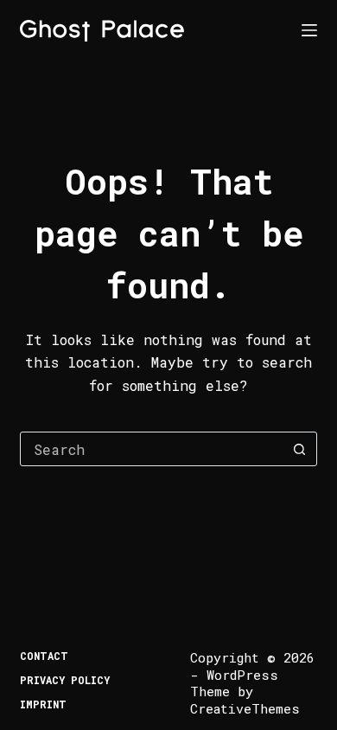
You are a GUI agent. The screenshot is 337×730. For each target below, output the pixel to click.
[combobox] (152, 449)
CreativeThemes (245, 708)
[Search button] (299, 448)
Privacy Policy (65, 680)
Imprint (43, 704)
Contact (44, 656)
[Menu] (309, 30)
